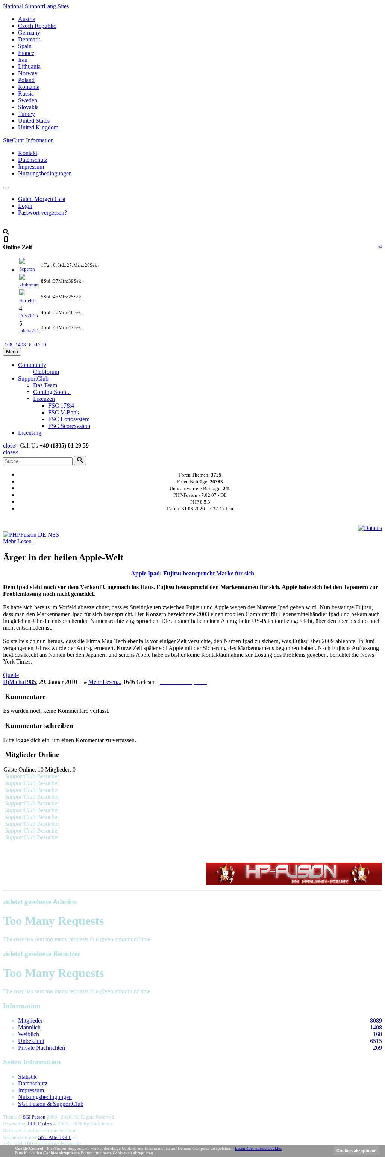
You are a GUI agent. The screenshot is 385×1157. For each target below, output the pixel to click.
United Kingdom (38, 127)
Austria (26, 19)
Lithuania (29, 66)
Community (32, 365)
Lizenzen (44, 399)
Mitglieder (30, 1020)
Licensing (29, 432)
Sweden (27, 100)
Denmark (29, 39)
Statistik (27, 1076)
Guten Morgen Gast (41, 199)
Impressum (31, 166)
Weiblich (28, 1034)
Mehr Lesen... (19, 541)
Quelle (11, 675)
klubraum (29, 285)
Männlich (29, 1027)
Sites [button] (36, 6)
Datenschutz (32, 160)
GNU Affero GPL (54, 1137)
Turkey (26, 114)
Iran (22, 59)
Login (25, 205)
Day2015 (28, 315)
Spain (25, 46)
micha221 (29, 330)
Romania (28, 87)
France (26, 53)
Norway (28, 73)
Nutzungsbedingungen (45, 173)
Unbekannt (31, 1041)
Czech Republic (37, 26)
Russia (26, 93)
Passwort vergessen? (42, 212)
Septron (27, 269)
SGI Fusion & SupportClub (50, 1104)
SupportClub (33, 378)
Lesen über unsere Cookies (258, 1148)
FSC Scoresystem (69, 426)
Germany (29, 32)
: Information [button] (28, 140)
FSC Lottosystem (68, 419)
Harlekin (28, 300)
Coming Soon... (52, 392)
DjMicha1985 (19, 682)
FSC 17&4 (61, 405)
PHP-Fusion (40, 1124)
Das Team (45, 385)
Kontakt (27, 153)
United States (34, 120)
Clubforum (46, 371)
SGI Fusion (34, 1117)
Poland (26, 80)
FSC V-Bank (63, 412)
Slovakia (28, 107)
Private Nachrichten (41, 1047)
